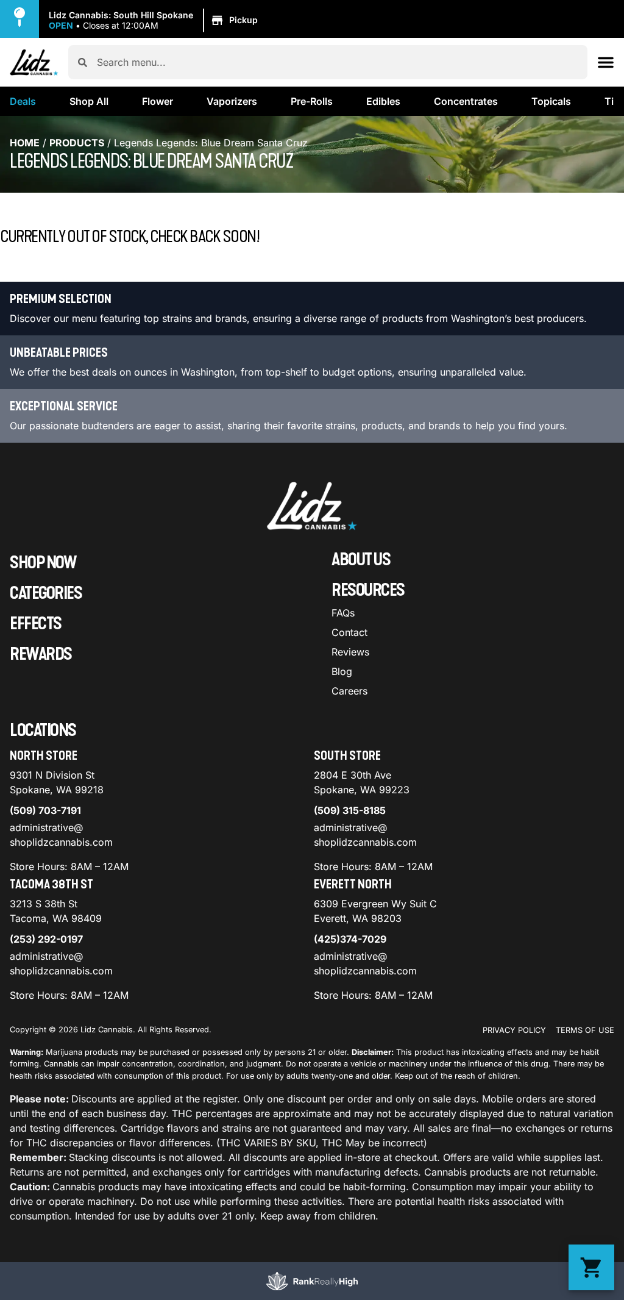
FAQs (343, 613)
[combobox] (337, 62)
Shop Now (43, 562)
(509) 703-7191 (45, 810)
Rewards (41, 654)
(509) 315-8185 (350, 810)
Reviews (350, 652)
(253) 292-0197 (46, 939)
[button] (155, 20)
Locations (43, 730)
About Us (361, 559)
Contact (349, 632)
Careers (349, 691)
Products (76, 143)
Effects (36, 623)
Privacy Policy (514, 1030)
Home (25, 143)
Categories (46, 593)
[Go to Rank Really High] (312, 1281)
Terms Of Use (585, 1030)
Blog (342, 671)
